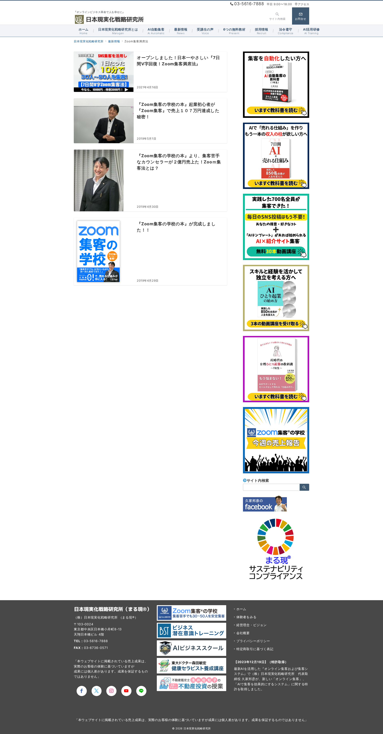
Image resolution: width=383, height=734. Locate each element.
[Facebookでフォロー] (82, 691)
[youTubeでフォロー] (126, 691)
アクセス (303, 4)
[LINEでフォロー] (141, 691)
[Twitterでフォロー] (97, 691)
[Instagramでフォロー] (111, 691)
